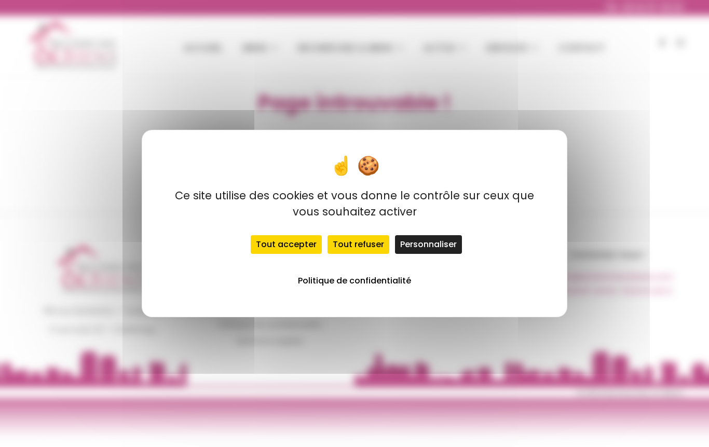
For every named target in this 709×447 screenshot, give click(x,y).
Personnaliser (428, 244)
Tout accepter (286, 244)
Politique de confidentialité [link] (354, 281)
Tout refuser (358, 244)
